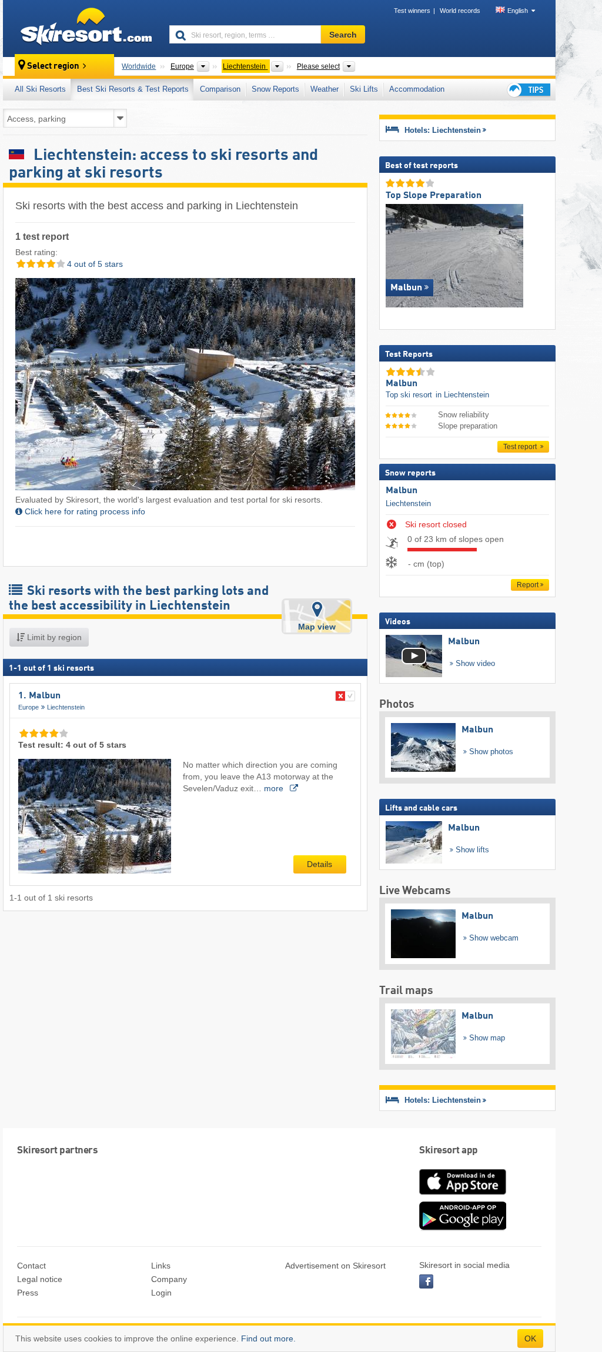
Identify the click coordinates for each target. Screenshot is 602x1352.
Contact (31, 1265)
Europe (28, 707)
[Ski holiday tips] (528, 90)
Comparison (220, 89)
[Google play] (462, 1228)
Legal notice (39, 1279)
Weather (324, 89)
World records (460, 10)
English (517, 10)
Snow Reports (275, 89)
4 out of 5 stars (94, 264)
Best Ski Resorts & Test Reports (133, 89)
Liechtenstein (66, 707)
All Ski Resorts (40, 89)
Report (528, 585)
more (275, 788)
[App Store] (462, 1195)
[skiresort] (81, 28)
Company (169, 1279)
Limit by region (53, 637)
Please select (318, 66)
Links (160, 1265)
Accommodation (416, 89)
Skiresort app (448, 1151)
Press (27, 1292)
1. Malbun (39, 696)
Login (161, 1292)
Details (319, 864)
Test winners (412, 10)
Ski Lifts (364, 89)
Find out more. (268, 1338)
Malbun (401, 491)
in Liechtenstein (462, 394)
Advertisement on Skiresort (335, 1265)
